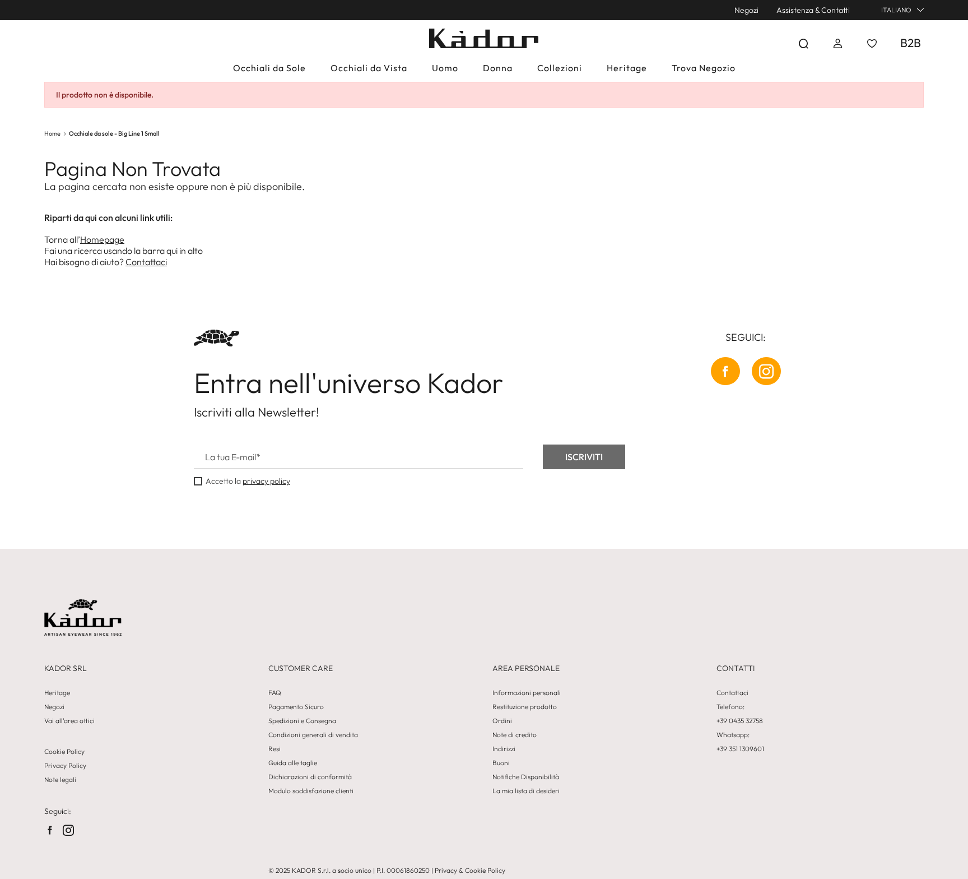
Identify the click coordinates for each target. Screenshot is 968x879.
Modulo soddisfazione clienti (310, 791)
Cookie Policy (64, 752)
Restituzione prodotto (524, 707)
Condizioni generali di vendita (313, 735)
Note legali (60, 780)
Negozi (746, 10)
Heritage (57, 693)
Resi (274, 749)
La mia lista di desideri (526, 791)
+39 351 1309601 (740, 749)
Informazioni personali (526, 693)
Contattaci (146, 261)
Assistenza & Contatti (813, 10)
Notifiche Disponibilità (525, 777)
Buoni (501, 763)
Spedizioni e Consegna (302, 721)
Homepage (102, 239)
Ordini (502, 721)
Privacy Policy (65, 766)
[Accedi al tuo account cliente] (838, 43)
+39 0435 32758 (739, 721)
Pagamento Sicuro (296, 707)
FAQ (274, 693)
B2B (910, 42)
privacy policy (266, 481)
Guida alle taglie (292, 763)
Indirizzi (503, 749)
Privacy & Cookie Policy (470, 870)
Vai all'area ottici (69, 721)
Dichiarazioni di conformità (310, 777)
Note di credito (514, 735)
